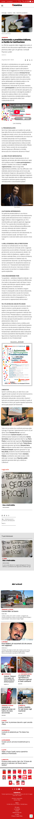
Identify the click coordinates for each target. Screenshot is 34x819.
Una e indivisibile (8, 505)
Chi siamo (17, 807)
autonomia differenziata (8, 520)
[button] (25, 60)
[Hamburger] (2, 6)
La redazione (10, 1)
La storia (17, 814)
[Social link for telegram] (32, 1)
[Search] (20, 1)
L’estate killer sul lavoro (10, 611)
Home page (4, 12)
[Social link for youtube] (30, 1)
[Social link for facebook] (26, 1)
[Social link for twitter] (24, 1)
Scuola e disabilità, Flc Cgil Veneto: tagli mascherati (25, 709)
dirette (3, 523)
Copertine (10, 12)
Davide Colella (4, 647)
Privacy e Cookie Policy (17, 816)
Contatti (3, 1)
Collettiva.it (17, 792)
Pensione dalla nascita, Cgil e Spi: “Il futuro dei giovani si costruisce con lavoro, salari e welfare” (17, 763)
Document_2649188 (17, 342)
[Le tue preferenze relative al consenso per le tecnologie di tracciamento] (31, 816)
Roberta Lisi (6, 684)
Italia (14, 12)
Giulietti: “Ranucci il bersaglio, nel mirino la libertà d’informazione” (10, 679)
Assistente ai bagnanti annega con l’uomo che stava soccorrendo (8, 710)
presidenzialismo (9, 519)
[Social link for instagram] (28, 1)
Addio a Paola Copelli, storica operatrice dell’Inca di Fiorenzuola (15, 752)
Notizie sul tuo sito (17, 812)
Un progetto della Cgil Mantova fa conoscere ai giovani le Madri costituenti (25, 678)
